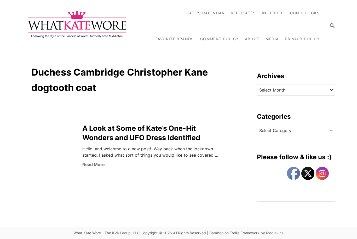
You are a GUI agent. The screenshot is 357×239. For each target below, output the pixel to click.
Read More (93, 164)
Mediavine (275, 233)
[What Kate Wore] (80, 26)
